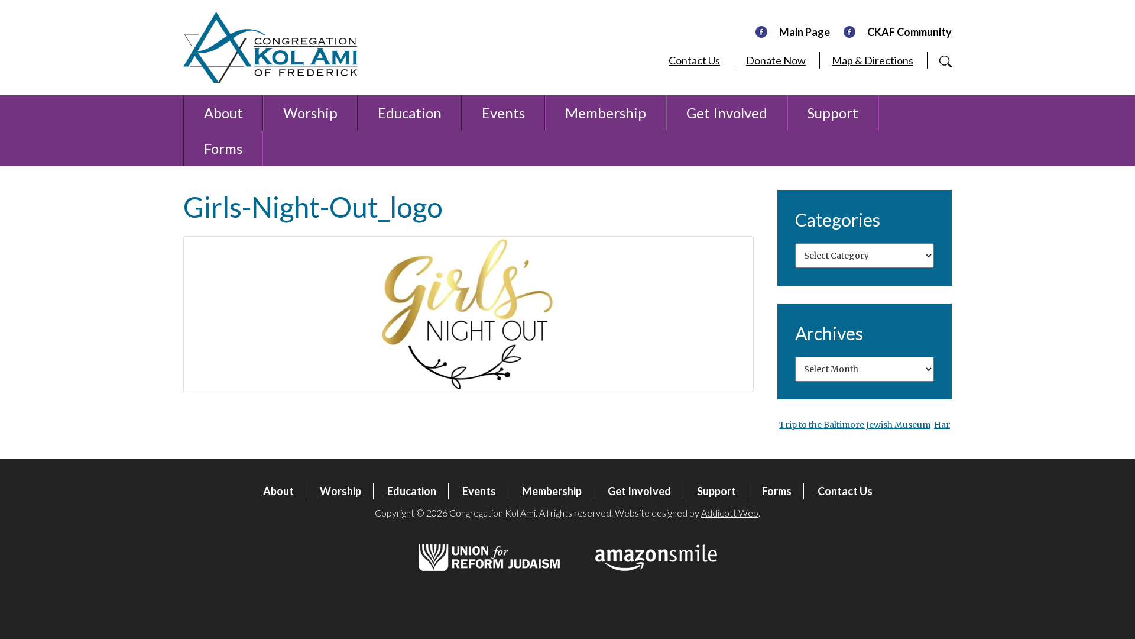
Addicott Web (729, 512)
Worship (310, 112)
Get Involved (726, 112)
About (223, 112)
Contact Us (694, 60)
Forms (223, 148)
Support (833, 112)
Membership (605, 112)
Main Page (804, 31)
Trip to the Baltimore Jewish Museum (854, 424)
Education (410, 112)
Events (503, 112)
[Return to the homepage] (270, 47)
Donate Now (776, 60)
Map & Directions (872, 60)
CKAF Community (909, 31)
